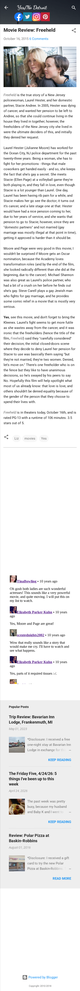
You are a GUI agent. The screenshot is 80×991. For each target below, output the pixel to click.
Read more (62, 879)
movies (29, 438)
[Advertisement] (40, 931)
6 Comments (38, 39)
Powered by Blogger (43, 977)
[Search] (73, 8)
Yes (44, 438)
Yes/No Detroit (32, 7)
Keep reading (59, 760)
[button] (73, 31)
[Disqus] (40, 511)
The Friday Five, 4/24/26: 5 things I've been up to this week (33, 778)
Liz (16, 438)
